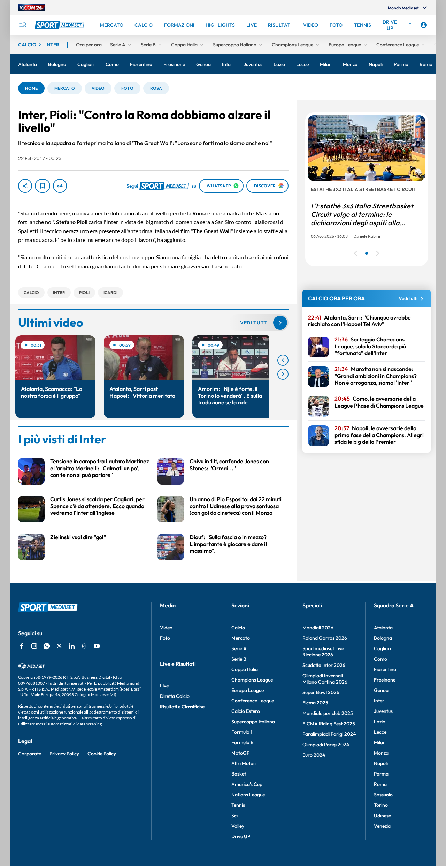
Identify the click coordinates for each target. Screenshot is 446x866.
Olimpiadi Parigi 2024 (325, 744)
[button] (31, 88)
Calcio (238, 627)
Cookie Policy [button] (101, 753)
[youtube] (96, 646)
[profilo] (423, 25)
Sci (234, 815)
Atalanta (383, 627)
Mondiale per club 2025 (327, 713)
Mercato (240, 638)
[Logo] (60, 25)
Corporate (29, 753)
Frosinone (384, 680)
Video (166, 627)
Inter (379, 701)
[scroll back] (283, 360)
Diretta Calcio (175, 696)
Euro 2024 (313, 755)
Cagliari (382, 648)
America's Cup (246, 784)
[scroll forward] (283, 374)
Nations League (248, 795)
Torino (381, 805)
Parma (381, 774)
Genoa (381, 690)
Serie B (238, 659)
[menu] (22, 25)
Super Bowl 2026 (320, 692)
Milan (380, 742)
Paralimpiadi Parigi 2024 (329, 734)
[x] (59, 646)
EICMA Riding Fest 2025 (328, 724)
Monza (381, 753)
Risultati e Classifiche (182, 706)
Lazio (379, 721)
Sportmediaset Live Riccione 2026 (323, 651)
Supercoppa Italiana (253, 721)
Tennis (238, 805)
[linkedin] (71, 646)
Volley (237, 826)
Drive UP (240, 836)
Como (380, 659)
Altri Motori (243, 763)
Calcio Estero (245, 711)
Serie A (239, 648)
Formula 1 (241, 732)
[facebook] (21, 646)
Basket (238, 774)
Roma (380, 784)
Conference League (252, 701)
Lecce (380, 732)
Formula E (242, 742)
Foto (165, 638)
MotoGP (240, 753)
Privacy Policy (64, 753)
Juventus (383, 711)
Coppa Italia (244, 669)
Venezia (382, 826)
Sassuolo (383, 795)
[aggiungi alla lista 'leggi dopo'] (42, 186)
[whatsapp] (46, 646)
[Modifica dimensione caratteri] (60, 186)
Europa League (247, 690)
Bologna (383, 638)
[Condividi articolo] (25, 186)
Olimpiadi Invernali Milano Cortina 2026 (324, 678)
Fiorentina (385, 669)
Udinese (382, 815)
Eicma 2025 (315, 703)
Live (164, 686)
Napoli (381, 763)
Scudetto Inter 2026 (323, 665)
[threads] (84, 646)
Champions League (252, 680)
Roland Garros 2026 (324, 638)
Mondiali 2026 (317, 627)
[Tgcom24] (31, 7)
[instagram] (34, 646)
